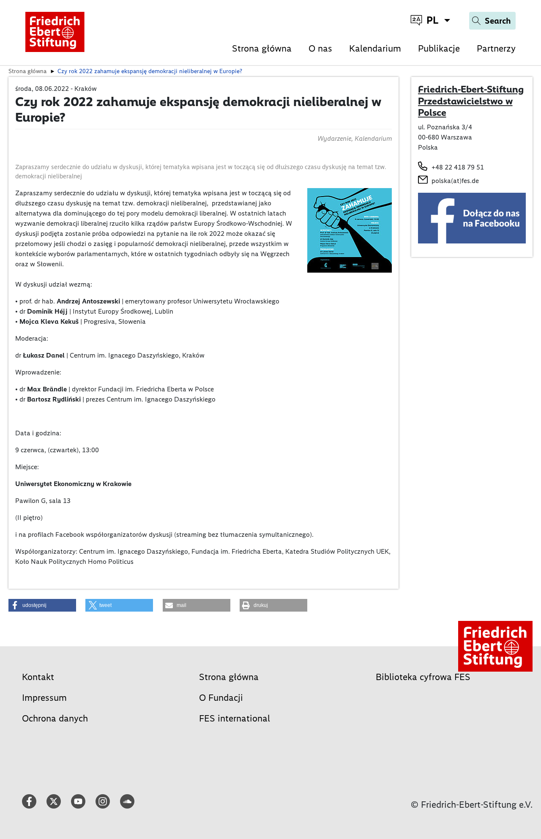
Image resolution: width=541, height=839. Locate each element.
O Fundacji (221, 697)
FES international (234, 718)
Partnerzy (496, 48)
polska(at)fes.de (455, 181)
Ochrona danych (55, 718)
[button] (42, 605)
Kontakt (38, 677)
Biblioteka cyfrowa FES (423, 677)
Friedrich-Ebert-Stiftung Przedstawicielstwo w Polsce (471, 100)
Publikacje (439, 48)
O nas (320, 48)
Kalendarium (375, 48)
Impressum (44, 697)
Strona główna (262, 48)
